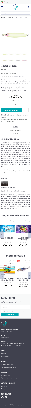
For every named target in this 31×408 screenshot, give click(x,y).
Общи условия (5, 375)
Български (7, 2)
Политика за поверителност (9, 378)
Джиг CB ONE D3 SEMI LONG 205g (24, 239)
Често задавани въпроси (8, 367)
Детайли (15, 127)
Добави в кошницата (12, 110)
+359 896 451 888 (6, 331)
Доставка (4, 386)
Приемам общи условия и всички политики (16, 311)
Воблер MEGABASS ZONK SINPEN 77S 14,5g (23, 279)
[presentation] (2, 234)
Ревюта (15, 134)
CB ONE (4, 70)
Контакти (3, 353)
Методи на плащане (7, 389)
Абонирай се (10, 315)
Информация (5, 356)
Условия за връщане (7, 364)
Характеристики (15, 130)
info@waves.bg (5, 337)
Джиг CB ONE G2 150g (7, 238)
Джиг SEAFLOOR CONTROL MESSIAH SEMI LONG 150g (7, 279)
